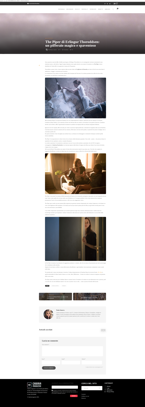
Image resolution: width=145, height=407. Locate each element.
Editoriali (61, 9)
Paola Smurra (50, 49)
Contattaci (83, 394)
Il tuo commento (45, 344)
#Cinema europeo (55, 285)
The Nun (100, 272)
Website (83, 359)
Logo (108, 388)
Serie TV (100, 9)
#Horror (64, 285)
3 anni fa (54, 49)
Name (43, 359)
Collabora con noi (85, 396)
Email (63, 359)
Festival (84, 9)
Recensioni (69, 9)
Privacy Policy (110, 391)
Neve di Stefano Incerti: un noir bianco (89, 297)
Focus (77, 9)
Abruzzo (107, 9)
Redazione (83, 398)
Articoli (108, 386)
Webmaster (109, 390)
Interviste (93, 9)
